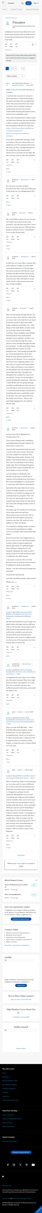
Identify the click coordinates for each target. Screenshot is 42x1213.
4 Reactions (9, 591)
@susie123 (23, 213)
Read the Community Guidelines (17, 945)
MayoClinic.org (6, 1185)
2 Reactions (9, 413)
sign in (15, 863)
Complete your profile (21, 1017)
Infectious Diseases (11, 18)
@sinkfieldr (23, 308)
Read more (21, 985)
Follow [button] (34, 885)
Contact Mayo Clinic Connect (10, 1100)
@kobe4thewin (26, 664)
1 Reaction (9, 165)
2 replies (8, 172)
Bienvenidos (21, 1048)
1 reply (8, 249)
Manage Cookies (26, 1198)
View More (21, 855)
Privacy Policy (16, 1198)
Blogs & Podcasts (32, 9)
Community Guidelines (8, 1088)
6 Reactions (8, 50)
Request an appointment (21, 919)
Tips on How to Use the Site (21, 999)
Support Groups (16, 9)
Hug (16, 46)
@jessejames (25, 179)
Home (4, 9)
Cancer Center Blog (7, 1115)
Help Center (5, 1096)
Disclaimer (5, 1092)
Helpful (11, 46)
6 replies (8, 598)
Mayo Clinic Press (7, 1122)
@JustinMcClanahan (18, 85)
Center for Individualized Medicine (12, 1119)
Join (28, 3)
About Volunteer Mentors (9, 1084)
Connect (10, 3)
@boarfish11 (24, 428)
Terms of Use (6, 1198)
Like (6, 46)
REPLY (8, 169)
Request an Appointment (21, 1152)
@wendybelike (16, 90)
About (4, 1073)
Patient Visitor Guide (8, 1126)
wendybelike (25, 26)
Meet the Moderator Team (10, 1081)
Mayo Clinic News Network (10, 1141)
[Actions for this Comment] (34, 160)
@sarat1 (20, 712)
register (24, 863)
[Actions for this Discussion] (35, 44)
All (36, 880)
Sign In (36, 3)
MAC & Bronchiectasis (13, 894)
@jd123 (20, 770)
